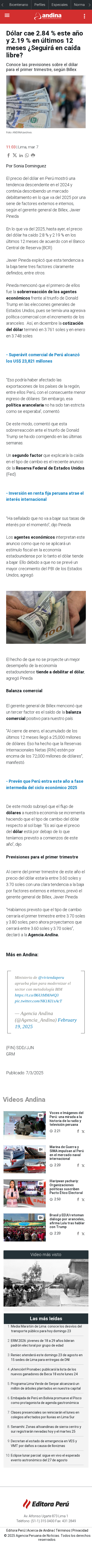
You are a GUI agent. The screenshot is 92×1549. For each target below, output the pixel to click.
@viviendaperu (51, 977)
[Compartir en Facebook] (78, 1130)
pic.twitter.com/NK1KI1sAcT (38, 1001)
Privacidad (80, 1530)
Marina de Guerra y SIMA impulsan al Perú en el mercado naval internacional (67, 1153)
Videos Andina (24, 1099)
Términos (63, 1530)
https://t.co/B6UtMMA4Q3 (37, 995)
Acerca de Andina (40, 1530)
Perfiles (39, 5)
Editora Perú (15, 1530)
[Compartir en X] (83, 1130)
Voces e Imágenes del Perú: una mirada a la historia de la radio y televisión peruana (67, 1118)
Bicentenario (18, 5)
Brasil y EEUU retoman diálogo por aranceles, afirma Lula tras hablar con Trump (67, 1221)
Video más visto (46, 1254)
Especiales (60, 5)
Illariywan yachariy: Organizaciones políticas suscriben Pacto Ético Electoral (66, 1187)
